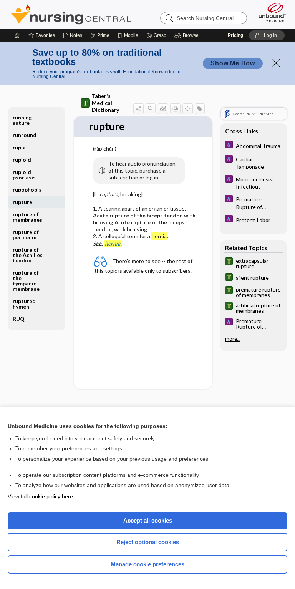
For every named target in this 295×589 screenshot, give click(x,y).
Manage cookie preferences (147, 564)
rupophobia (27, 189)
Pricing (235, 35)
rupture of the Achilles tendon (28, 255)
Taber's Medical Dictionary (105, 103)
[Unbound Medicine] (270, 12)
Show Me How (232, 63)
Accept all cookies (147, 520)
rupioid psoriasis (24, 175)
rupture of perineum (26, 235)
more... (232, 339)
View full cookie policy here (40, 496)
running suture (22, 120)
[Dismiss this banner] (276, 63)
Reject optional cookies (147, 542)
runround (24, 135)
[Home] (17, 35)
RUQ (19, 318)
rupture (22, 202)
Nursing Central (70, 14)
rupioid (22, 159)
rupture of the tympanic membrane (26, 280)
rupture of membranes (27, 217)
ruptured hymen (24, 304)
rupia (19, 147)
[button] (187, 35)
